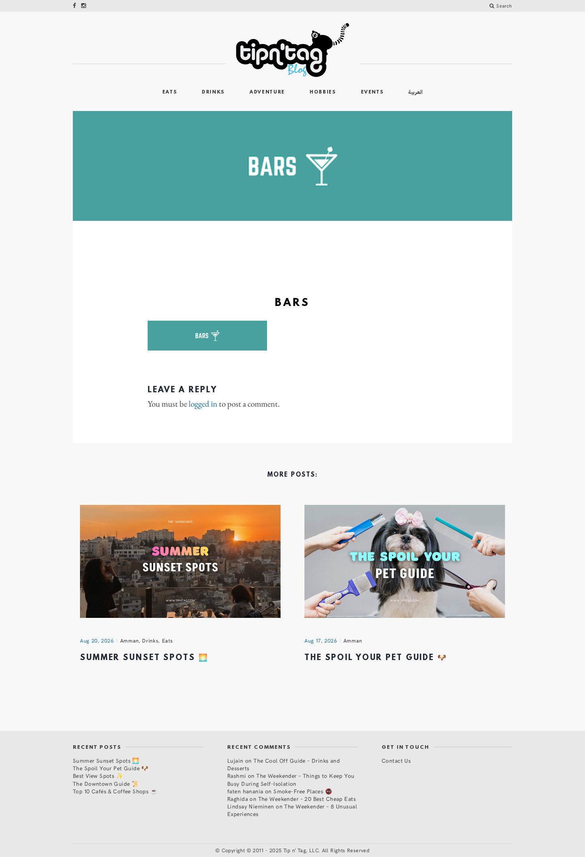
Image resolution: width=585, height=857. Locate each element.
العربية (415, 92)
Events (372, 92)
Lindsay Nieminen (250, 806)
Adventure (267, 92)
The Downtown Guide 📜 (105, 783)
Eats (169, 92)
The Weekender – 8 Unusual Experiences (292, 810)
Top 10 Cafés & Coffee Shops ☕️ (115, 791)
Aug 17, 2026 (320, 640)
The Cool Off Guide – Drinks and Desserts (283, 764)
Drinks (213, 92)
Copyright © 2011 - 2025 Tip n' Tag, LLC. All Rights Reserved (296, 850)
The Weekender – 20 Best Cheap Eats (307, 798)
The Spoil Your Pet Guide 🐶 (375, 658)
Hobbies (323, 92)
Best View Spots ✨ (98, 775)
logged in (203, 403)
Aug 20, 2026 (97, 640)
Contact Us (396, 760)
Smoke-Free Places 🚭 (302, 791)
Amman (129, 640)
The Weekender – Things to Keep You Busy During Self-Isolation (291, 779)
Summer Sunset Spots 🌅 (144, 658)
